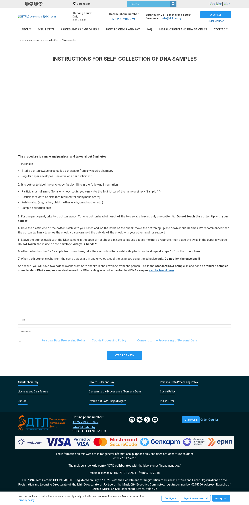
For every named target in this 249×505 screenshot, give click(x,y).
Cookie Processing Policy (109, 340)
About (26, 29)
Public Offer (167, 401)
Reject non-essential (196, 498)
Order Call (215, 14)
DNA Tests (46, 29)
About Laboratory (28, 382)
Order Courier (216, 21)
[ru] (212, 4)
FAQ (149, 29)
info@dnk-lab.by (171, 18)
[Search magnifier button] (173, 4)
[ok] (36, 4)
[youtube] (40, 4)
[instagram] (27, 4)
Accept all (221, 498)
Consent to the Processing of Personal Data (167, 340)
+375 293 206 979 (122, 19)
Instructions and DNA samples (183, 29)
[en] (219, 4)
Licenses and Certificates (33, 391)
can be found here (161, 270)
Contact (221, 29)
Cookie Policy (167, 391)
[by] (227, 4)
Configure (170, 498)
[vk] (31, 4)
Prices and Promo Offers (80, 29)
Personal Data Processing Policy (63, 340)
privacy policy (26, 500)
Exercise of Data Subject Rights (107, 401)
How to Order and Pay (123, 29)
